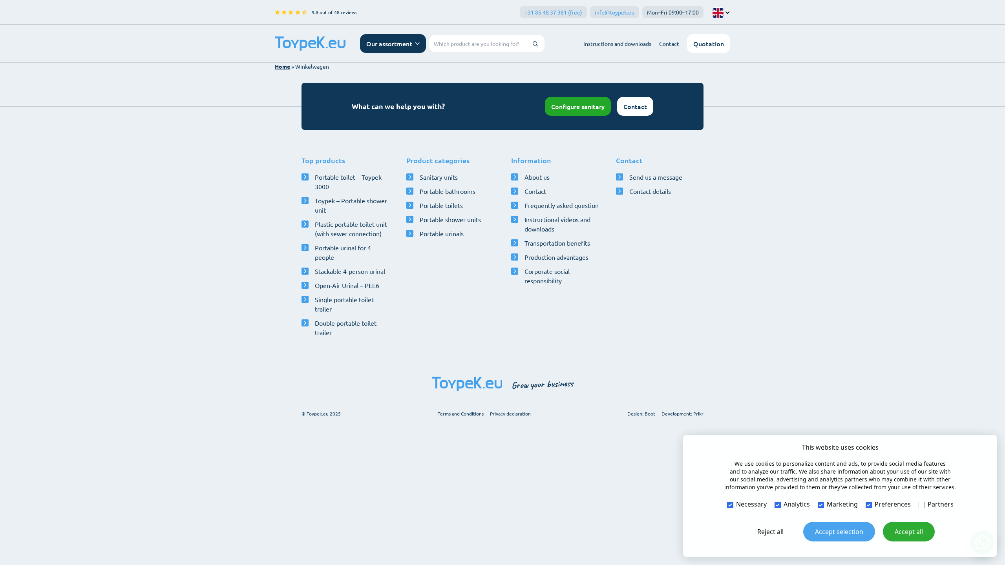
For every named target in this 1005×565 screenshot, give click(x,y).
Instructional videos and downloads (557, 224)
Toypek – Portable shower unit (351, 205)
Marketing (842, 504)
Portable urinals (442, 233)
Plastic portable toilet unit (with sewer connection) (351, 228)
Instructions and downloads (617, 43)
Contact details (650, 191)
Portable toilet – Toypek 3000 (348, 181)
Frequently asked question (561, 205)
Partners (941, 504)
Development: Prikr (682, 413)
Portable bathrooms (447, 191)
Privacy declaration (510, 413)
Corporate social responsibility (547, 275)
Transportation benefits (557, 243)
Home (282, 66)
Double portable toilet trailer (345, 327)
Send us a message (655, 177)
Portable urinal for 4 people (343, 252)
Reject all (770, 531)
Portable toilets (441, 205)
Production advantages (556, 257)
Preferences (893, 504)
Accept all (909, 531)
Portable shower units (450, 219)
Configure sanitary (578, 106)
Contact (669, 43)
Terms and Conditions (461, 413)
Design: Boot (641, 413)
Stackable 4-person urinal (350, 271)
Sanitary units (439, 177)
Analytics (797, 504)
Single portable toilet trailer (344, 304)
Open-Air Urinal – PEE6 (347, 285)
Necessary (751, 504)
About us (537, 177)
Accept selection (839, 531)
